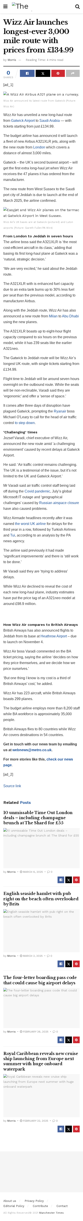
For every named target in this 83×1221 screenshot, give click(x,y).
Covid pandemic (37, 491)
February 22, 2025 (35, 1120)
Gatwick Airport (23, 120)
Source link (12, 786)
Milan (53, 316)
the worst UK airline (31, 524)
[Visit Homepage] (41, 6)
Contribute (40, 1206)
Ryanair (60, 411)
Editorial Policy (13, 1206)
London (39, 147)
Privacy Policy (34, 1201)
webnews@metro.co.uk (32, 750)
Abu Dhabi (70, 316)
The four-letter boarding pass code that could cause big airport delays (40, 980)
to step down (25, 423)
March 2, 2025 (32, 955)
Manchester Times (51, 1212)
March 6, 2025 (32, 871)
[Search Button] (77, 6)
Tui (12, 535)
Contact (62, 1206)
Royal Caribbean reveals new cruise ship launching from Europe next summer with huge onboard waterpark (40, 1061)
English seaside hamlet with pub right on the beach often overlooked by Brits (40, 899)
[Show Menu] (5, 6)
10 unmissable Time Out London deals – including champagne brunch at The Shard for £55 (38, 818)
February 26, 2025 (35, 1031)
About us (9, 1201)
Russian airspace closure (59, 503)
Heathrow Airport (54, 636)
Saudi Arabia (49, 120)
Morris (12, 60)
